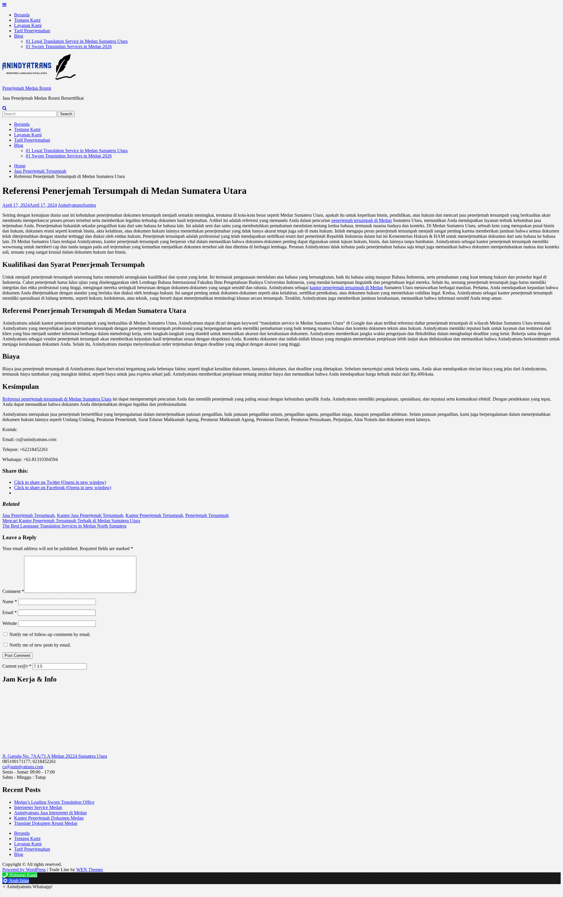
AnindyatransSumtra (77, 205)
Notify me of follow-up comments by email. (50, 634)
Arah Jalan (18, 880)
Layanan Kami (28, 25)
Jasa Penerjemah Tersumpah (28, 515)
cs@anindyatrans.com (22, 766)
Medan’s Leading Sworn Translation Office (54, 802)
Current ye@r (16, 666)
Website (9, 623)
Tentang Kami (27, 20)
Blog (18, 35)
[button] (39, 67)
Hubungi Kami (22, 874)
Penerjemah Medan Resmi (26, 88)
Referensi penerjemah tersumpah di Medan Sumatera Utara (56, 398)
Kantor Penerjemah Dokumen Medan (49, 817)
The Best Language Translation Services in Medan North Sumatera (64, 525)
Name (9, 601)
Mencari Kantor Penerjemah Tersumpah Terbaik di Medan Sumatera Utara (71, 520)
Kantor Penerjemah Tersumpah (154, 515)
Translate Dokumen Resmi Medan (45, 823)
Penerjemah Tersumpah (207, 515)
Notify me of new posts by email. (40, 644)
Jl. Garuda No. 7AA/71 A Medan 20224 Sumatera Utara (54, 756)
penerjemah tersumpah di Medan (361, 220)
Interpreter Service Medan (38, 807)
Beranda (22, 14)
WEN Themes (89, 869)
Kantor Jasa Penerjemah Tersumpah (90, 515)
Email (9, 612)
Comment (13, 591)
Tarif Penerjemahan (32, 30)
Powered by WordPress (24, 869)
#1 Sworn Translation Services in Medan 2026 (69, 46)
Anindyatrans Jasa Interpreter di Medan (50, 812)
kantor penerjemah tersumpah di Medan (346, 287)
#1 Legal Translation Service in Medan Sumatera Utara (77, 41)
